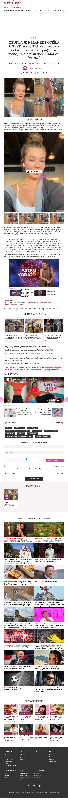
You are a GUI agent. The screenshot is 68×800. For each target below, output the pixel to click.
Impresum (11, 792)
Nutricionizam (8, 761)
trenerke (16, 247)
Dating (21, 759)
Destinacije (52, 757)
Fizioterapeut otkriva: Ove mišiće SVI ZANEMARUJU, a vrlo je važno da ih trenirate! (43, 412)
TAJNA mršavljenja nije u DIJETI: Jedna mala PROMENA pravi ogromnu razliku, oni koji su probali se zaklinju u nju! (24, 412)
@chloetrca (9, 300)
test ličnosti (37, 777)
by (31, 68)
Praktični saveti (25, 713)
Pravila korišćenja (26, 792)
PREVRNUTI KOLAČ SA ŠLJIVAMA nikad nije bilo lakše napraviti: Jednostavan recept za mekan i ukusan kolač (11, 719)
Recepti (23, 770)
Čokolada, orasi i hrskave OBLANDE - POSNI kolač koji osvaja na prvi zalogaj (56, 719)
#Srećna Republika (43, 436)
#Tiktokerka (19, 428)
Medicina (7, 754)
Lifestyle (47, 10)
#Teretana (37, 430)
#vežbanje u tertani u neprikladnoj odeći (19, 436)
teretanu (57, 232)
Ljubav (36, 10)
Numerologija (37, 775)
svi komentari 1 (34, 478)
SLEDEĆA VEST (59, 406)
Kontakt (46, 792)
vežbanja (35, 126)
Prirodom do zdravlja (10, 765)
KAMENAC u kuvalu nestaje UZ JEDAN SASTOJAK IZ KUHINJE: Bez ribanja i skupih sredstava (26, 719)
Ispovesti (22, 757)
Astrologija (39, 770)
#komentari (32, 433)
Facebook (49, 368)
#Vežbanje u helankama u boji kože (17, 430)
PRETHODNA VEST (9, 406)
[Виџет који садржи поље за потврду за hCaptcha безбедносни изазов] (16, 460)
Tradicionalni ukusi (24, 777)
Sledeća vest (56, 422)
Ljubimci (51, 759)
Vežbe (34, 38)
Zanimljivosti (39, 733)
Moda (6, 777)
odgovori (60, 473)
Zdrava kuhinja (23, 775)
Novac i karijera (53, 754)
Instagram (57, 368)
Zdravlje (28, 10)
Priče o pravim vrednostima (14, 10)
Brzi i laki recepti (24, 773)
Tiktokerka (13, 124)
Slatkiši (7, 713)
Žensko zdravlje (9, 759)
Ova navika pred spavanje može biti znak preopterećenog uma (26, 737)
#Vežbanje (32, 428)
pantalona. (46, 347)
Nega (6, 773)
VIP (41, 10)
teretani (36, 363)
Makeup (7, 775)
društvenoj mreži (33, 124)
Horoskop (38, 713)
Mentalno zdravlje (26, 733)
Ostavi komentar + (55, 460)
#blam (21, 433)
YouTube (8, 370)
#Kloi (8, 428)
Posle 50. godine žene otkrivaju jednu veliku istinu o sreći (41, 737)
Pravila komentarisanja (37, 792)
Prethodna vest (12, 422)
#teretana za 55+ (51, 430)
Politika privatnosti (54, 792)
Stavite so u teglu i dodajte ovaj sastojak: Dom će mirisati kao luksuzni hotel (56, 738)
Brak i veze (8, 733)
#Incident (10, 433)
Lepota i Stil (56, 10)
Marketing (18, 792)
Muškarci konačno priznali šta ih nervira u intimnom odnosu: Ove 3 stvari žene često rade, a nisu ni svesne (10, 738)
